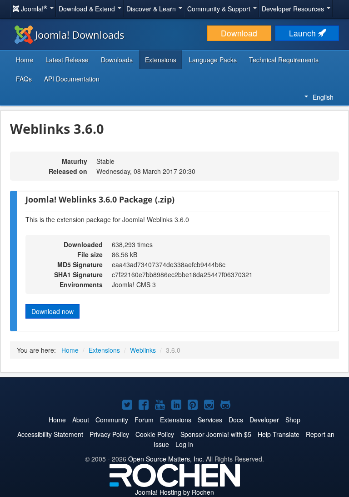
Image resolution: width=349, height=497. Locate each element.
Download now (52, 311)
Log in (184, 444)
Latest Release (67, 59)
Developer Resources (294, 8)
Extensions (160, 59)
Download (239, 33)
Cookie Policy (154, 434)
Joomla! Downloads (80, 34)
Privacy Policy (109, 434)
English (323, 96)
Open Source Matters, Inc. (166, 458)
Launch (303, 33)
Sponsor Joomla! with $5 (215, 434)
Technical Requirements (284, 59)
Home (24, 59)
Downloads (117, 59)
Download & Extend (88, 8)
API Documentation (72, 78)
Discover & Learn (152, 8)
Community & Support (219, 8)
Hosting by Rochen (174, 492)
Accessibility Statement (50, 434)
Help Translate (278, 434)
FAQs (24, 78)
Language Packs (213, 59)
